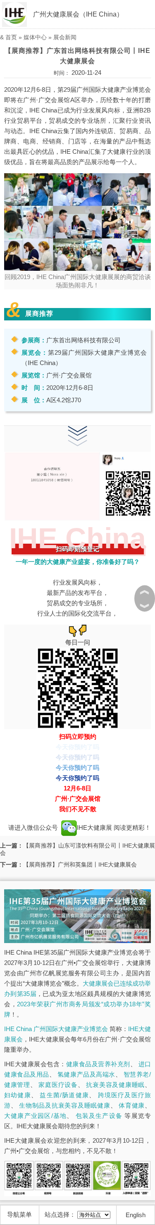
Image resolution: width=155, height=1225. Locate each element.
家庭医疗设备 (57, 1084)
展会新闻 (64, 37)
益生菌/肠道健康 (64, 1094)
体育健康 (132, 1105)
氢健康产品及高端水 (86, 1074)
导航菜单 (19, 1214)
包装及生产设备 (99, 1115)
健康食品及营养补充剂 (98, 1063)
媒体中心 (35, 37)
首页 (11, 37)
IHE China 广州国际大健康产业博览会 (56, 1028)
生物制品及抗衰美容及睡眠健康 (64, 1105)
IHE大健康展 (95, 827)
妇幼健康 (17, 1094)
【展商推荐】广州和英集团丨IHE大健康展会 (80, 864)
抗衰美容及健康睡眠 (115, 1084)
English (135, 1214)
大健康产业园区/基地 (35, 1115)
